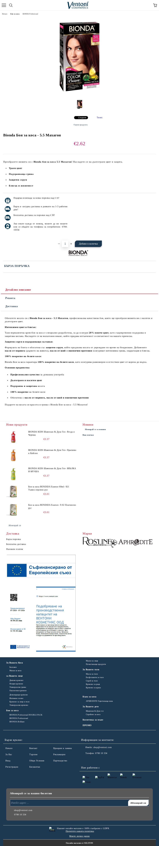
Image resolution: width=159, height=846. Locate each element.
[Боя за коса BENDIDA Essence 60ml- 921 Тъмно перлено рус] (13, 492)
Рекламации (59, 754)
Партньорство (60, 761)
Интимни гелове (16, 698)
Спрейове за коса (93, 714)
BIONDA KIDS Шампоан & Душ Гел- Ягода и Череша (51, 433)
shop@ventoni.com (102, 747)
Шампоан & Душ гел (95, 711)
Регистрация (11, 767)
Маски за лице (92, 661)
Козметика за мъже (93, 720)
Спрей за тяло (92, 681)
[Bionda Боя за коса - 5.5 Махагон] (79, 95)
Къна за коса (89, 697)
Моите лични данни (79, 836)
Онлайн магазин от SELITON (79, 843)
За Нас (8, 754)
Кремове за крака (93, 688)
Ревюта (10, 298)
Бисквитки (34, 767)
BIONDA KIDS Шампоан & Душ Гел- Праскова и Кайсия (52, 451)
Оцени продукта (80, 125)
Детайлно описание (18, 289)
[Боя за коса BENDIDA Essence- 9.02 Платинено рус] (13, 510)
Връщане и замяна (62, 748)
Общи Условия (36, 761)
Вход (7, 761)
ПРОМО (87, 725)
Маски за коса (15, 670)
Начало (4, 14)
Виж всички (88, 435)
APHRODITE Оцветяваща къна (99, 701)
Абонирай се (14, 525)
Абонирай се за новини (95, 429)
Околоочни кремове (18, 690)
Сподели (82, 118)
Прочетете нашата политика (80, 831)
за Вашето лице (14, 676)
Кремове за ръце (93, 684)
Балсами (12, 667)
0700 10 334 (101, 753)
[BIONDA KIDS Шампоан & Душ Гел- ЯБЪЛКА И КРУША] (13, 474)
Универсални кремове (18, 705)
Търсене (33, 754)
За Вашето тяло (91, 669)
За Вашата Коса (14, 663)
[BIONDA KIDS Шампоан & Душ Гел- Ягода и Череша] (13, 437)
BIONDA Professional (30, 14)
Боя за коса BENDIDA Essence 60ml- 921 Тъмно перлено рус (48, 488)
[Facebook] (85, 759)
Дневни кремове (16, 680)
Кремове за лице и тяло (19, 702)
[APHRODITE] (135, 543)
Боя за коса (14, 14)
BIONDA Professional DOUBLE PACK (26, 715)
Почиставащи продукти (96, 664)
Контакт (33, 748)
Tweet (99, 117)
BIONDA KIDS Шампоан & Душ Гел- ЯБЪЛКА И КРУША (52, 470)
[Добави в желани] (151, 198)
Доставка (11, 306)
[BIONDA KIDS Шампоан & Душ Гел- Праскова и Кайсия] (13, 456)
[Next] (151, 542)
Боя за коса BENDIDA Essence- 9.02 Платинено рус (52, 506)
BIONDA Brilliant (17, 722)
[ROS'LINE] (100, 543)
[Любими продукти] (148, 5)
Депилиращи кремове (18, 695)
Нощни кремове (16, 684)
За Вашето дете (91, 706)
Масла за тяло (92, 674)
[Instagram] (91, 759)
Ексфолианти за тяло (95, 677)
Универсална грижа (17, 687)
